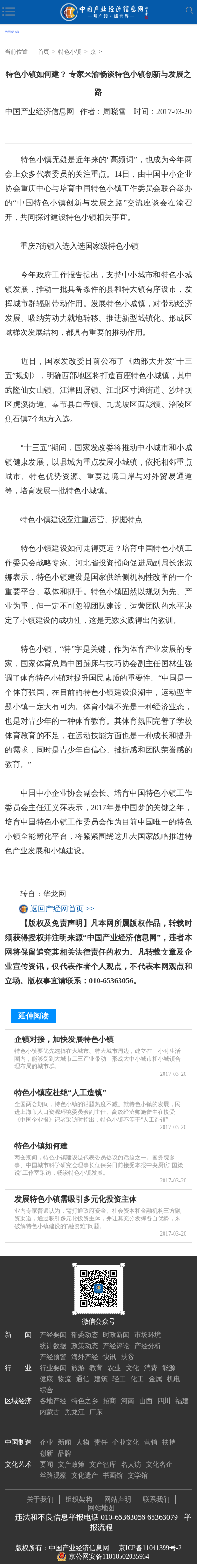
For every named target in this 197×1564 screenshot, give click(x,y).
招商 (109, 1401)
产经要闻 (53, 1334)
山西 (146, 1401)
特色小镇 (69, 51)
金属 (155, 1379)
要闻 (46, 1464)
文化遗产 (84, 1475)
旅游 (78, 1368)
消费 (150, 1368)
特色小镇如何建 (41, 1146)
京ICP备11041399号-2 (150, 1548)
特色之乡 (84, 1401)
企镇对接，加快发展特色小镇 (64, 1039)
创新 (46, 1453)
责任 (101, 1442)
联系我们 (156, 1499)
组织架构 (79, 1499)
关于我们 (40, 1499)
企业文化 (125, 1442)
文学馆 (138, 1475)
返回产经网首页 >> (62, 909)
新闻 (64, 1442)
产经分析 (147, 1345)
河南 (127, 1401)
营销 (150, 1442)
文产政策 (71, 1464)
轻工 (119, 1379)
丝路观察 (53, 1475)
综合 (46, 1390)
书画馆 (113, 1475)
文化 (132, 1368)
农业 (114, 1368)
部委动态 (84, 1334)
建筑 (101, 1379)
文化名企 (159, 1464)
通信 (82, 1379)
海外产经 (84, 1357)
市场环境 (147, 1334)
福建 (182, 1401)
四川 (164, 1401)
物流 (64, 1379)
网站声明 (117, 1499)
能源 (168, 1368)
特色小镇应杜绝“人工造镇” (60, 1092)
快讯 (109, 1357)
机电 (173, 1379)
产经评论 (116, 1345)
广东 (96, 1412)
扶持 (168, 1442)
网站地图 (101, 1508)
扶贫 (127, 1357)
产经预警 (53, 1357)
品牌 (64, 1453)
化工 (137, 1379)
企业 (46, 1442)
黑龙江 (75, 1412)
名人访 (131, 1464)
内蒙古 (50, 1412)
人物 (82, 1442)
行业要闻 (53, 1368)
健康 (46, 1379)
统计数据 (53, 1345)
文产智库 (102, 1464)
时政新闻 (116, 1334)
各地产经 (53, 1401)
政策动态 (84, 1345)
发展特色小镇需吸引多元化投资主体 (75, 1199)
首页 (43, 51)
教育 (96, 1368)
